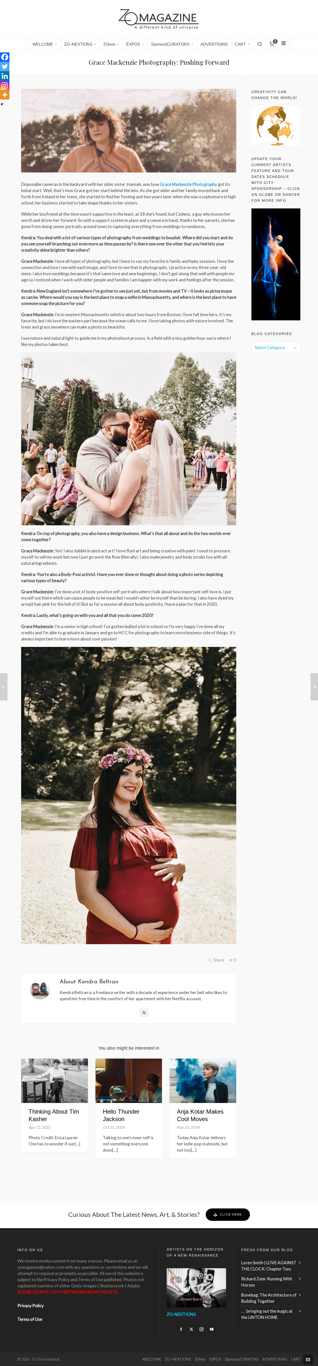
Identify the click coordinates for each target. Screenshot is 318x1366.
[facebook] (181, 1329)
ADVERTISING (274, 1359)
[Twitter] (4, 66)
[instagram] (201, 1329)
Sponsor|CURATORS (242, 1359)
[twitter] (191, 1329)
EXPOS (215, 1359)
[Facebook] (4, 57)
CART (296, 1359)
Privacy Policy (30, 1305)
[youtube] (211, 1329)
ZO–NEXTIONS (178, 1359)
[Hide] (2, 104)
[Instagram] (4, 85)
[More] (4, 95)
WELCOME (151, 1359)
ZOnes (200, 1359)
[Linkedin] (4, 76)
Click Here (231, 1214)
